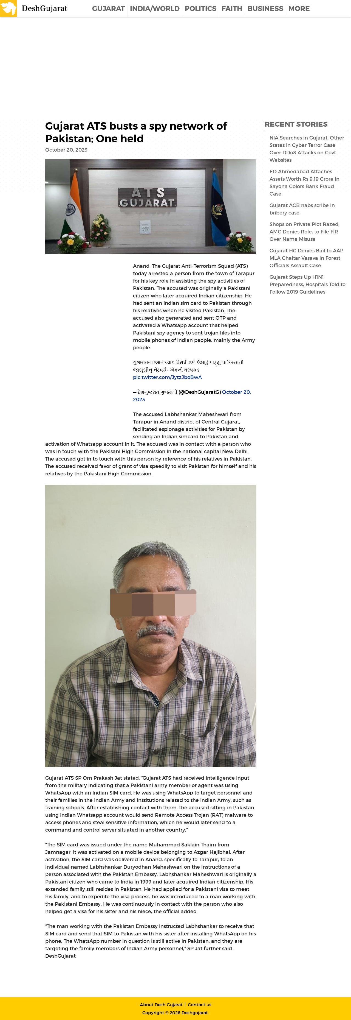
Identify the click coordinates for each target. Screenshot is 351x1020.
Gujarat (108, 8)
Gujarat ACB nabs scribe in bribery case (302, 209)
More (299, 8)
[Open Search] (347, 8)
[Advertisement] (164, 61)
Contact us (199, 1004)
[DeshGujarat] (34, 8)
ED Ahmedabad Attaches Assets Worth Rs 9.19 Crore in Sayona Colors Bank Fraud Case (304, 183)
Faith (232, 8)
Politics (200, 8)
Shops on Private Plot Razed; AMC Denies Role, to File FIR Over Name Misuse (304, 231)
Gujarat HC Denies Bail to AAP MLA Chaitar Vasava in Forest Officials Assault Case (306, 258)
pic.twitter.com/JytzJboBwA (167, 377)
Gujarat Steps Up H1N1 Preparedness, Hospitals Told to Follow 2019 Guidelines (308, 284)
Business (265, 8)
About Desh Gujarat (161, 1004)
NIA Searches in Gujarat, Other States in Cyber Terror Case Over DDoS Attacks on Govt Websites (307, 149)
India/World (155, 8)
